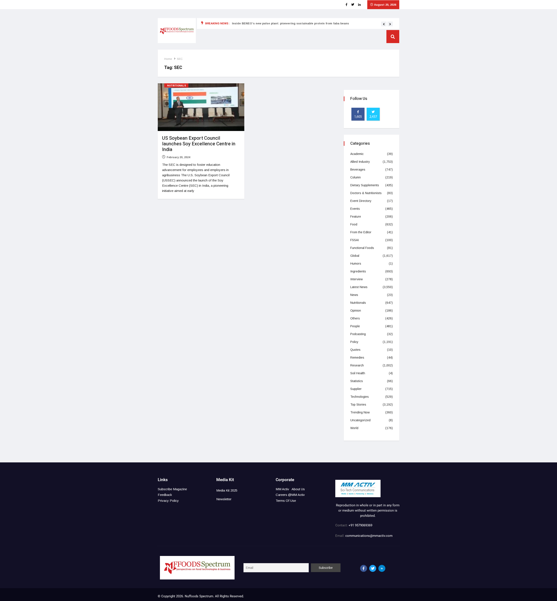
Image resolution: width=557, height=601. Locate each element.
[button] (383, 24)
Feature (355, 216)
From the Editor (360, 232)
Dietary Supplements (364, 185)
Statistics (356, 381)
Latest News (358, 287)
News (354, 295)
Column (355, 177)
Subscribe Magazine (172, 489)
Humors (355, 263)
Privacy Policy (168, 500)
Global (354, 255)
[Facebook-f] (363, 568)
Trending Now (360, 412)
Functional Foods (362, 248)
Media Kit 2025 (226, 490)
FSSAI (354, 240)
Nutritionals (176, 85)
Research (357, 365)
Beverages (357, 169)
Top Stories (358, 404)
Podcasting (358, 334)
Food (353, 224)
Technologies (359, 396)
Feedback (165, 495)
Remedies (357, 357)
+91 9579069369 (360, 525)
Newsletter (224, 499)
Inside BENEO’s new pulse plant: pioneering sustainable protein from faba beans (290, 23)
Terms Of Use (286, 500)
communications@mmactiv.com (368, 536)
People (355, 326)
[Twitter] (372, 568)
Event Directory (360, 201)
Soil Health (357, 373)
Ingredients (358, 271)
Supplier (356, 389)
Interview (356, 279)
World (354, 428)
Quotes (355, 349)
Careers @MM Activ (290, 495)
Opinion (355, 310)
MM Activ (282, 489)
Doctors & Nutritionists (366, 193)
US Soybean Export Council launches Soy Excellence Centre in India (198, 144)
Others (355, 318)
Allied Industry (360, 161)
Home (168, 58)
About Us (298, 489)
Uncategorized (360, 420)
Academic (357, 154)
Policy (354, 342)
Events (355, 208)
